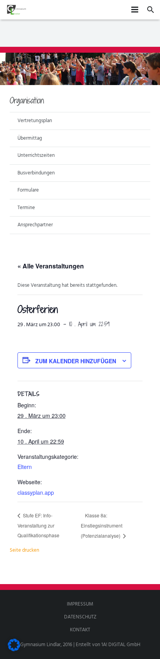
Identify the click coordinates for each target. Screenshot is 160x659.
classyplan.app (35, 492)
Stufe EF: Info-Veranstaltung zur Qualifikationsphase (38, 525)
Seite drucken (24, 550)
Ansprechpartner (35, 225)
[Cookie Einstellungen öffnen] (14, 650)
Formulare (28, 190)
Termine (26, 208)
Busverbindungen (36, 173)
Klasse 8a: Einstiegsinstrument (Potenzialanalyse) (101, 525)
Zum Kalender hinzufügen (75, 361)
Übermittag (29, 138)
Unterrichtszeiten (36, 155)
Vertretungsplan (34, 121)
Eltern (24, 467)
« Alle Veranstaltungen (50, 265)
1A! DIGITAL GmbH (120, 645)
